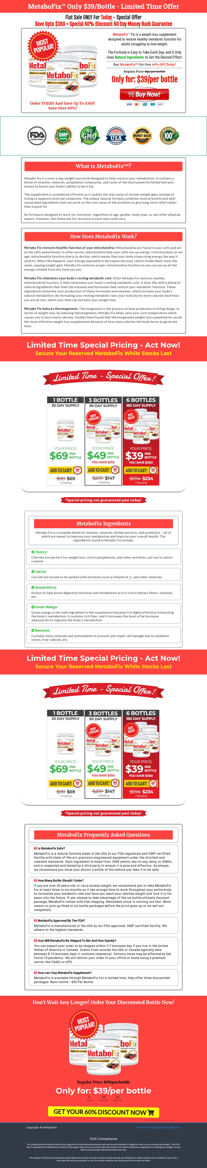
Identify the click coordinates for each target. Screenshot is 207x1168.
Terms (177, 1127)
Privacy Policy (145, 1127)
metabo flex (71, 1130)
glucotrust (81, 1130)
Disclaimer (163, 1127)
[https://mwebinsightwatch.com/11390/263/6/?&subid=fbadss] (144, 96)
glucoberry (60, 1130)
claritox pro (50, 1130)
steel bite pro (39, 1130)
